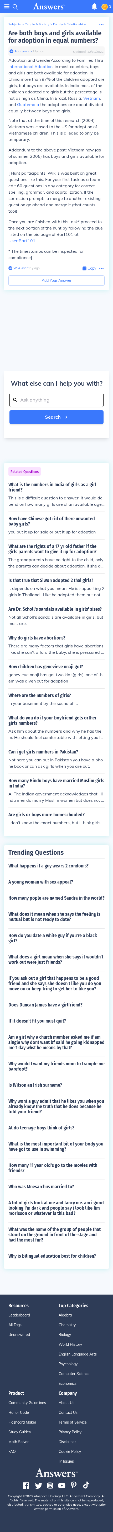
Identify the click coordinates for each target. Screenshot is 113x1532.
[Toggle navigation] (6, 6)
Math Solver (18, 1441)
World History (70, 1344)
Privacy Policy (70, 1432)
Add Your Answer (56, 280)
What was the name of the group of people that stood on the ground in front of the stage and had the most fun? (54, 1234)
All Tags (15, 1325)
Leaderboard (19, 1315)
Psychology (68, 1364)
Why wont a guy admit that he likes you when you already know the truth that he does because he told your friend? (56, 1106)
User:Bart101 (21, 240)
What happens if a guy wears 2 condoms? (48, 866)
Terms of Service (73, 1422)
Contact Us (68, 1412)
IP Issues (66, 1461)
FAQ (12, 1451)
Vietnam (91, 98)
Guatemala (28, 104)
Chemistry (67, 1325)
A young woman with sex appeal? (40, 882)
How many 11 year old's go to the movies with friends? (52, 1167)
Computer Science (74, 1373)
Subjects (14, 24)
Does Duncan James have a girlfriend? (45, 1005)
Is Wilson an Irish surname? (35, 1085)
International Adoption (30, 66)
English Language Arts (78, 1354)
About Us (66, 1402)
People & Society (37, 24)
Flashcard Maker (22, 1422)
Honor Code (18, 1412)
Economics (67, 1383)
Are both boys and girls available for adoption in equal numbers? (54, 37)
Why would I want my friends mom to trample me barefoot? (56, 1066)
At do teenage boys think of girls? (41, 1128)
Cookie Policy (70, 1451)
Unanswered (19, 1334)
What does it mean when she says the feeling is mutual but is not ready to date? (54, 916)
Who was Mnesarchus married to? (41, 1187)
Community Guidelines (27, 1402)
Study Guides (19, 1432)
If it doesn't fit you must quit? (37, 1021)
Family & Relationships (69, 24)
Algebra (65, 1315)
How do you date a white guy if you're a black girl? (52, 938)
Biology (65, 1334)
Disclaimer (67, 1441)
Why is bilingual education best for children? (52, 1256)
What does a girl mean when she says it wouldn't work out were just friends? (55, 959)
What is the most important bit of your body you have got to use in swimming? (55, 1146)
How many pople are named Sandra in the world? (56, 898)
